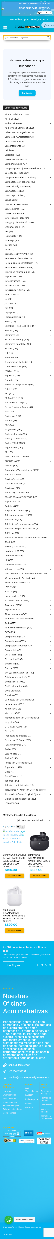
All (14, 826)
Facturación (46, 1105)
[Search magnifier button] (48, 38)
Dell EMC (29, 1095)
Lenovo (28, 1103)
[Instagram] (41, 965)
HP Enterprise (31, 1099)
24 (7, 826)
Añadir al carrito (46, 10)
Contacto (27, 92)
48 (10, 826)
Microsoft (29, 1107)
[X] (45, 965)
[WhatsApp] (49, 965)
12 (4, 826)
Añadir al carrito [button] (14, 876)
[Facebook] (37, 965)
